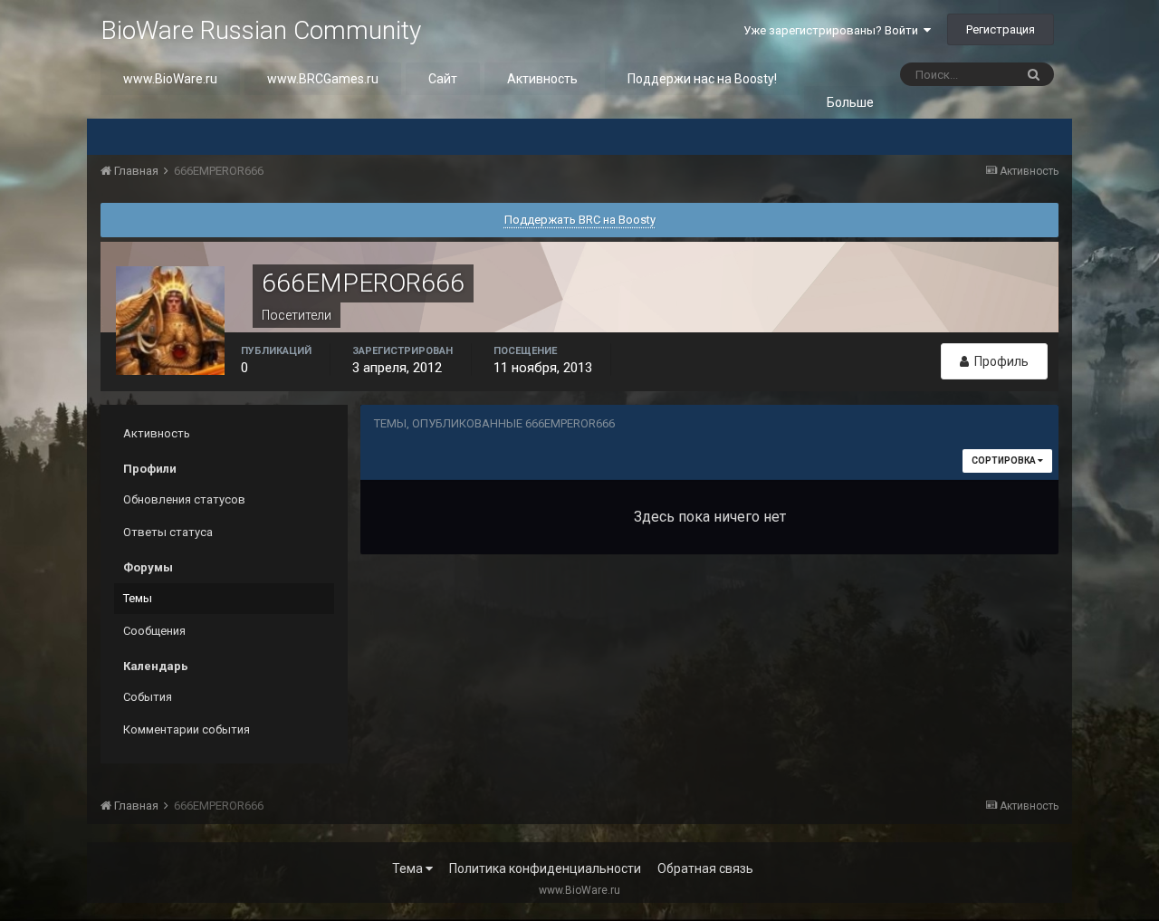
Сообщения (154, 631)
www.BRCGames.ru (322, 79)
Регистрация (1000, 29)
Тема (409, 868)
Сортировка (1005, 460)
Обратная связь (705, 868)
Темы (137, 598)
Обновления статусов (184, 499)
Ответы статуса (168, 532)
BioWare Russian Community (261, 30)
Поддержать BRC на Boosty (580, 219)
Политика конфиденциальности (545, 868)
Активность (542, 79)
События (147, 697)
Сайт (442, 79)
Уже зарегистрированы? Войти (833, 30)
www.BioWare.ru (170, 79)
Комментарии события (186, 729)
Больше (850, 102)
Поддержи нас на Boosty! (702, 79)
